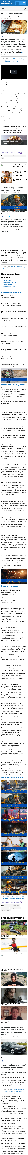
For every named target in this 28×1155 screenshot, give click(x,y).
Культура (12, 908)
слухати (22, 3)
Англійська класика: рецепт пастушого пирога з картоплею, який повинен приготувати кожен (14, 59)
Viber (21, 153)
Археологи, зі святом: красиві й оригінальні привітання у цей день (14, 267)
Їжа (3, 158)
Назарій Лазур (15, 192)
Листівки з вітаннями (9, 286)
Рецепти (15, 156)
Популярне (8, 156)
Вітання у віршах (7, 284)
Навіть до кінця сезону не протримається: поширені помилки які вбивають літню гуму (13, 1091)
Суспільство (5, 908)
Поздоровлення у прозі (9, 282)
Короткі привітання (8, 280)
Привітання (16, 905)
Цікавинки (22, 156)
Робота (19, 908)
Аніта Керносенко (19, 1037)
